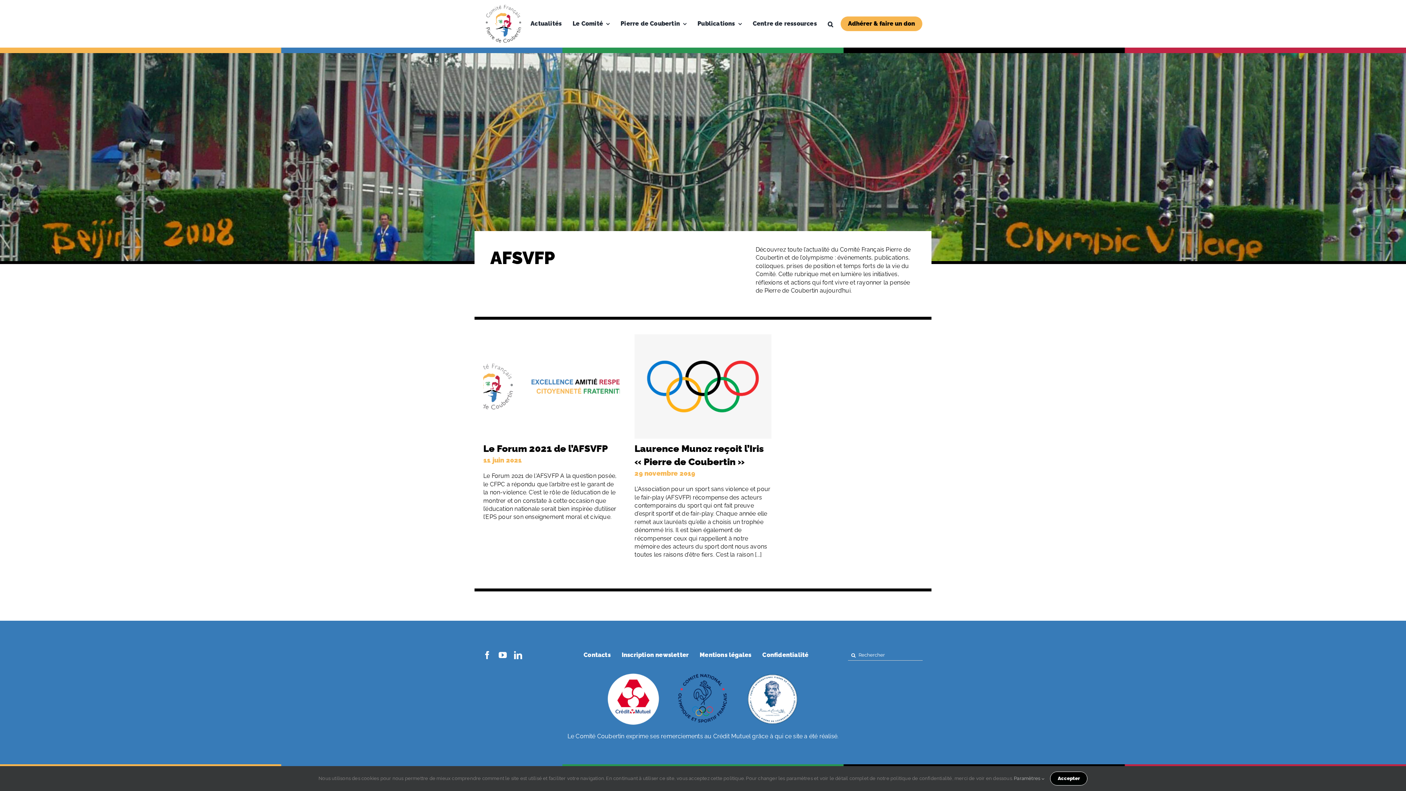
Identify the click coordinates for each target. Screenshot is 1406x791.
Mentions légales (725, 654)
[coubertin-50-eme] (772, 674)
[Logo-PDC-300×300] (503, 6)
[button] (830, 24)
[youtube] (503, 655)
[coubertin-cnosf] (703, 674)
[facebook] (487, 655)
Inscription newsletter (655, 654)
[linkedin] (518, 655)
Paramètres (1027, 778)
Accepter (1069, 778)
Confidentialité (785, 654)
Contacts (597, 654)
